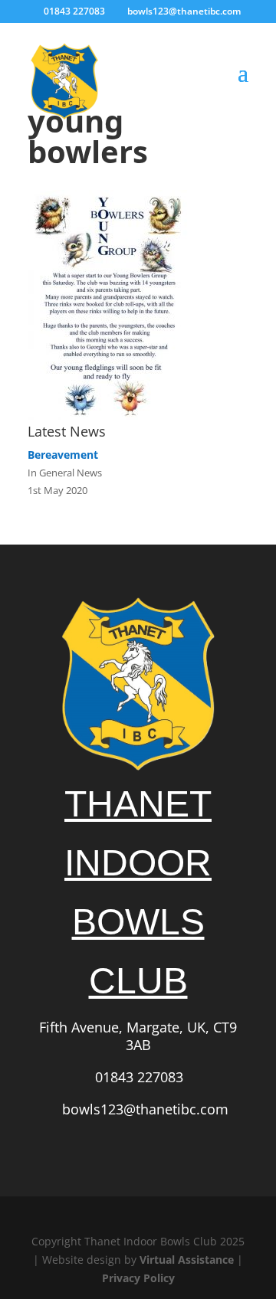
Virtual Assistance (187, 1259)
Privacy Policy (138, 1278)
